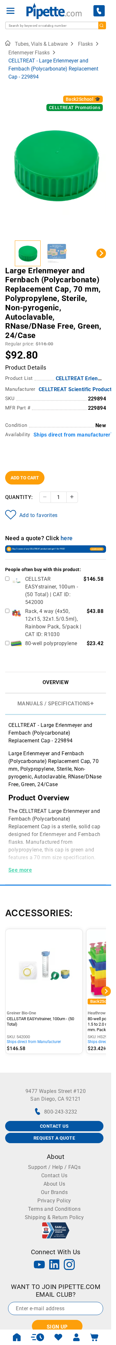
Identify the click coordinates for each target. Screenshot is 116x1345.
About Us (54, 1184)
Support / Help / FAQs (54, 1167)
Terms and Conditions (54, 1209)
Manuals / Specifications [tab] (53, 704)
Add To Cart (25, 477)
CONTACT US (54, 1126)
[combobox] (55, 25)
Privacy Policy (54, 1201)
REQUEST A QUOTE (54, 1138)
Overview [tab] (56, 682)
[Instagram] (69, 1265)
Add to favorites (38, 515)
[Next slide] (101, 253)
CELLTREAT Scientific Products (76, 389)
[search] (102, 25)
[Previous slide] (10, 253)
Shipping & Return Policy (54, 1217)
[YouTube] (39, 1265)
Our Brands (54, 1192)
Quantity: (19, 497)
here (67, 538)
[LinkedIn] (54, 1265)
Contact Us (54, 1175)
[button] (28, 253)
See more (20, 870)
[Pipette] (54, 11)
